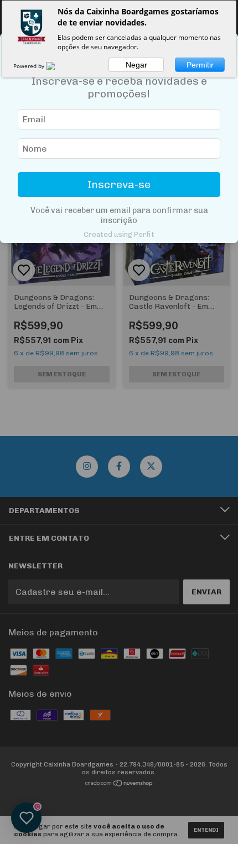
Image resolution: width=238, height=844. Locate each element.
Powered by (29, 66)
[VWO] (57, 66)
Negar (136, 64)
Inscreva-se (119, 184)
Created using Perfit (119, 234)
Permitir (200, 64)
